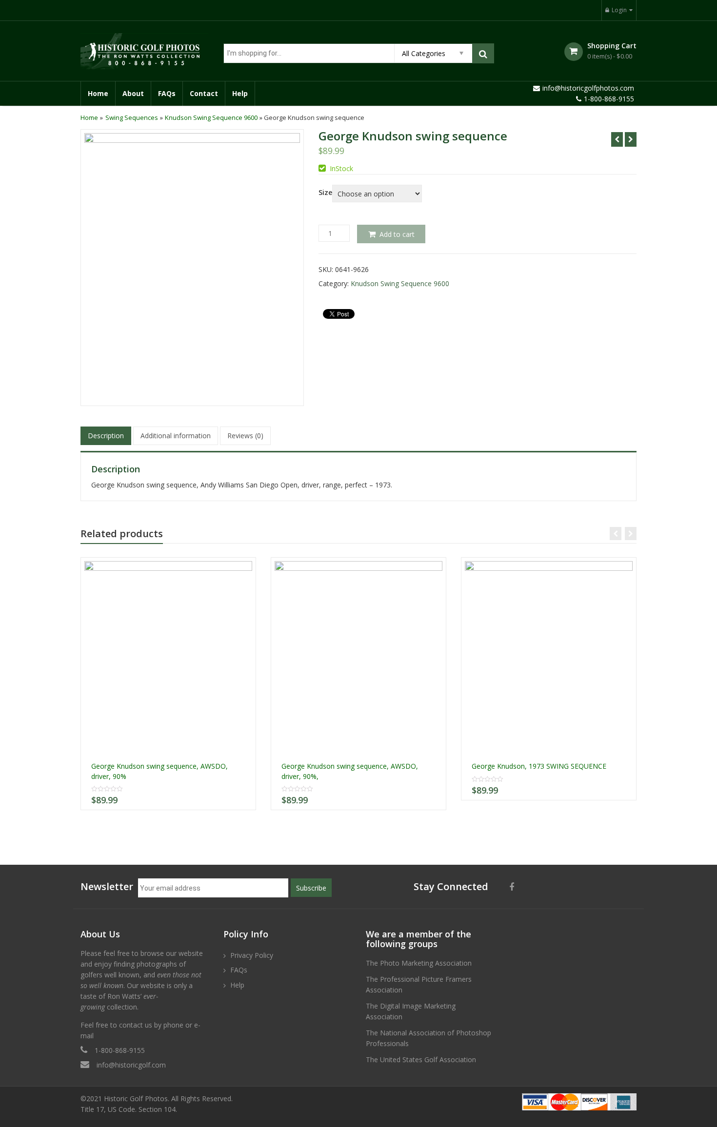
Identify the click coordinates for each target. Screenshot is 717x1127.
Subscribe (311, 888)
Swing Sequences (131, 117)
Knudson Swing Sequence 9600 (211, 117)
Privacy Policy (251, 955)
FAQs (167, 93)
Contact (204, 93)
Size (325, 192)
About (133, 93)
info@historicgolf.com (131, 1064)
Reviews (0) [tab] (245, 435)
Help (240, 93)
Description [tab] (106, 435)
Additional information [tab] (175, 435)
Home (98, 93)
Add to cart (397, 234)
